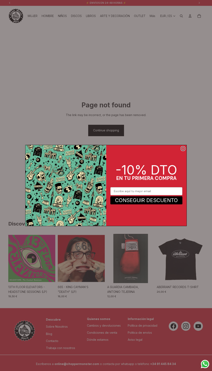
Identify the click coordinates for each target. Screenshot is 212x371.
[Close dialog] (183, 149)
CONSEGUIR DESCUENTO (146, 200)
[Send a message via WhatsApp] (205, 364)
